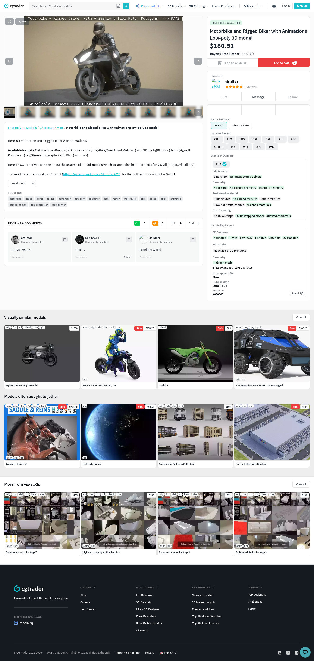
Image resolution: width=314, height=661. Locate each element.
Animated (220, 237)
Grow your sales (202, 595)
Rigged (233, 237)
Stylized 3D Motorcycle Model (22, 385)
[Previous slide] (9, 61)
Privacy (149, 653)
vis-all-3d (232, 81)
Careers (85, 602)
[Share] (293, 110)
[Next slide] (198, 61)
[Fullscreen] (9, 21)
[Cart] (274, 6)
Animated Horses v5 (16, 464)
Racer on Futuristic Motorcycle (99, 385)
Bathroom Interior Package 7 (21, 552)
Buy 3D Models (145, 587)
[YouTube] (288, 653)
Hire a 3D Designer (147, 609)
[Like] (224, 110)
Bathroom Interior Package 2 (174, 552)
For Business (144, 595)
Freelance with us (203, 609)
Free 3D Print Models (149, 623)
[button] (118, 6)
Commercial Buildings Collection (177, 464)
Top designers (257, 594)
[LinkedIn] (280, 653)
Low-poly (246, 237)
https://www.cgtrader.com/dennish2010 (91, 174)
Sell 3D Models (201, 587)
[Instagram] (297, 653)
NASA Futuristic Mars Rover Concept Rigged (259, 385)
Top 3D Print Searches (206, 623)
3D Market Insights (204, 602)
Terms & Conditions (127, 653)
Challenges (255, 601)
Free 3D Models (146, 616)
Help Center (87, 609)
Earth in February (91, 464)
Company (85, 587)
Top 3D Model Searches (207, 616)
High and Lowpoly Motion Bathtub (101, 552)
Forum (252, 608)
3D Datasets (143, 602)
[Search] (126, 6)
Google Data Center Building (251, 464)
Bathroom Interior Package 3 (251, 552)
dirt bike (163, 385)
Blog (83, 595)
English (166, 653)
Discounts (142, 630)
